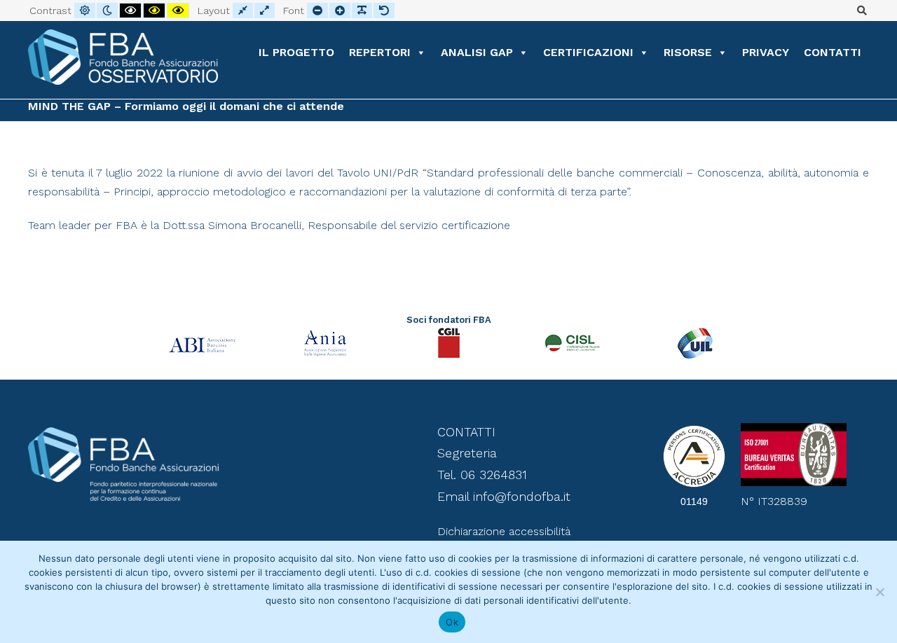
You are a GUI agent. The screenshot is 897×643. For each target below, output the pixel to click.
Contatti (832, 52)
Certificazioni (588, 52)
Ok (452, 622)
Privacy (765, 52)
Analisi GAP (477, 52)
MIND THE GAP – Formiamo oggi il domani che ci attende (186, 106)
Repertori (380, 52)
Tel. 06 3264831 (482, 474)
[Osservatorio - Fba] (123, 57)
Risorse (688, 52)
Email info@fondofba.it (503, 496)
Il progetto (296, 52)
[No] (879, 592)
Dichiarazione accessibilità (503, 531)
